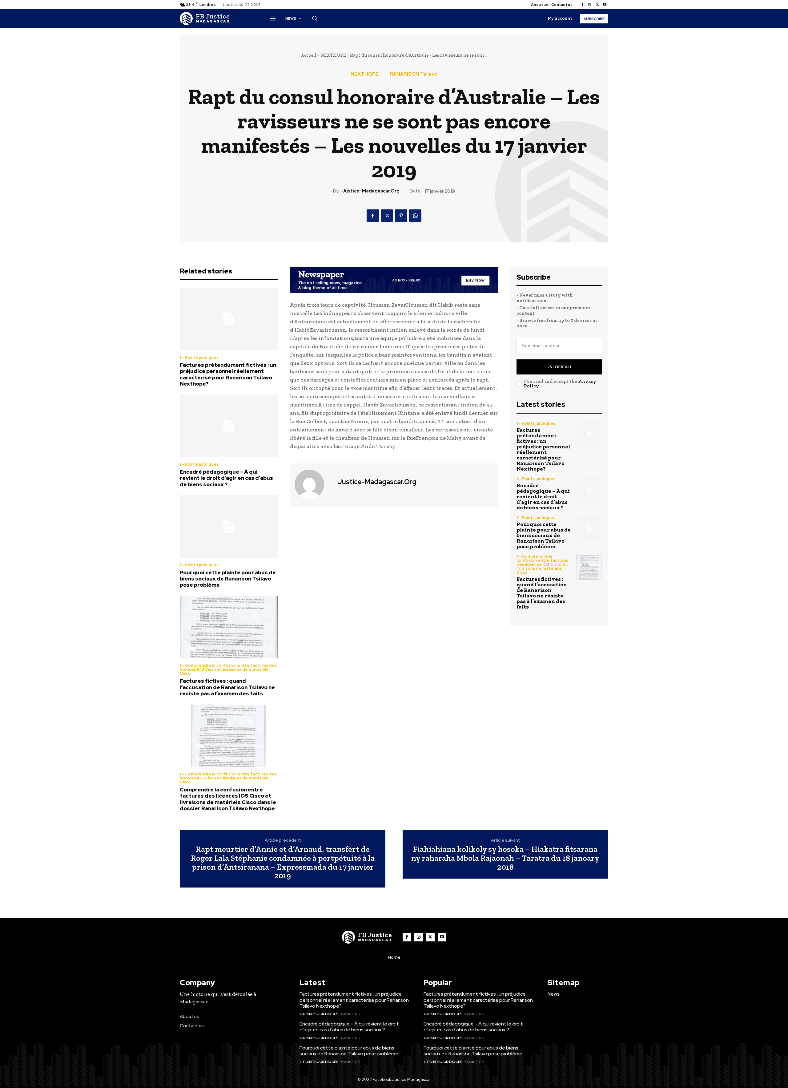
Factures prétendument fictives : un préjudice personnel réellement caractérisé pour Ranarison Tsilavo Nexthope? (228, 374)
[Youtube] (604, 4)
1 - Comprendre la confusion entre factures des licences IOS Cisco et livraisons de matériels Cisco (228, 669)
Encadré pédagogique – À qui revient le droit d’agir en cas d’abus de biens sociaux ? (226, 478)
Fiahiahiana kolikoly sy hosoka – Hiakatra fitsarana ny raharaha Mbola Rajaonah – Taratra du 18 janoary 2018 (505, 858)
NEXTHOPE (333, 55)
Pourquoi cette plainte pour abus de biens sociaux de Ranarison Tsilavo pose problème (228, 578)
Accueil (308, 55)
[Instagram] (589, 4)
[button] (314, 18)
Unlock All (559, 367)
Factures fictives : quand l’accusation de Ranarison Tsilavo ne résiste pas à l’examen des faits (227, 687)
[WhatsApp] (415, 215)
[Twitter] (597, 4)
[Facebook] (582, 4)
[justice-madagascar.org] (313, 484)
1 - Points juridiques (199, 357)
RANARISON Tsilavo (413, 74)
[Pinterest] (401, 215)
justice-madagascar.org (371, 191)
